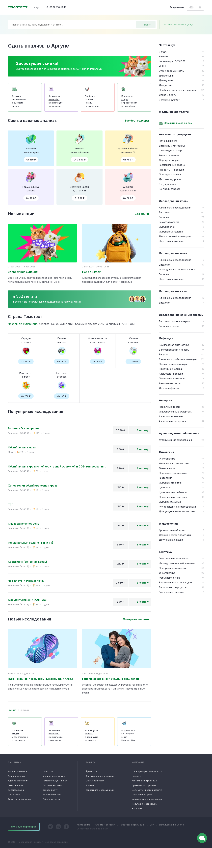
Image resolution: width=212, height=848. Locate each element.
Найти (147, 24)
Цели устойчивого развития (147, 790)
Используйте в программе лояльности (91, 735)
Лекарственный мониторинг (175, 236)
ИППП (162, 66)
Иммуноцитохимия (170, 501)
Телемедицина (16, 790)
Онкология (166, 452)
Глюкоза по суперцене (23, 523)
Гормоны (164, 217)
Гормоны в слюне (169, 326)
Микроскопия (168, 523)
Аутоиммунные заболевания (179, 433)
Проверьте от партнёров (129, 101)
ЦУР (152, 824)
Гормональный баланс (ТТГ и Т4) (30, 542)
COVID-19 (48, 771)
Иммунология (167, 226)
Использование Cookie (171, 824)
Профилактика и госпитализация (177, 90)
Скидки (163, 51)
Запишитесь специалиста (56, 101)
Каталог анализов (17, 771)
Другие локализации (171, 539)
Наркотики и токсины (171, 241)
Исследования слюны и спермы (181, 314)
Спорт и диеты (167, 94)
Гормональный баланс (172, 164)
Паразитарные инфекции (173, 364)
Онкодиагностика (52, 785)
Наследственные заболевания (177, 563)
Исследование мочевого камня (177, 269)
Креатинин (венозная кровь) (27, 561)
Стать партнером (95, 780)
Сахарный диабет (169, 99)
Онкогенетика (167, 458)
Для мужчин (166, 80)
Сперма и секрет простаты (175, 535)
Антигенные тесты (170, 383)
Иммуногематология (171, 231)
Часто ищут (167, 45)
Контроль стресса (169, 188)
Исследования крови (173, 201)
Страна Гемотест (25, 316)
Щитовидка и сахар (170, 150)
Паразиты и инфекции (171, 169)
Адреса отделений (18, 780)
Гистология (165, 477)
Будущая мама (167, 184)
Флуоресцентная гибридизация (177, 506)
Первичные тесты (169, 406)
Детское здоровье (170, 179)
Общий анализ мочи (22, 447)
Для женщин (166, 75)
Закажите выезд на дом (178, 123)
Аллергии (165, 400)
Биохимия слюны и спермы (174, 321)
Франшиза (91, 771)
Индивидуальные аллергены (175, 411)
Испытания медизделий (144, 803)
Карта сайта (83, 824)
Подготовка (14, 794)
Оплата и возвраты (142, 794)
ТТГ (10, 504)
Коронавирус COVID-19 (172, 61)
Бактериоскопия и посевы (174, 349)
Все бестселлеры (137, 120)
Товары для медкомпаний (100, 790)
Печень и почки (168, 140)
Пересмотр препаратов (173, 473)
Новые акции (21, 213)
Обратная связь (51, 799)
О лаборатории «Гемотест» (147, 771)
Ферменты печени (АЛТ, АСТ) (28, 599)
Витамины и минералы (172, 145)
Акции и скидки (16, 776)
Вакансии (137, 808)
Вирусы (163, 354)
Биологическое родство (173, 587)
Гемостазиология (169, 222)
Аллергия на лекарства (172, 421)
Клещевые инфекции (171, 373)
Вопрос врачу (50, 790)
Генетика (165, 552)
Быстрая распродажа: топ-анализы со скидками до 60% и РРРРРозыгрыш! (59, 68)
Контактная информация (145, 780)
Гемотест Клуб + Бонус (55, 780)
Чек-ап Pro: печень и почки (26, 580)
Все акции (142, 213)
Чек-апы (163, 56)
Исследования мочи (173, 253)
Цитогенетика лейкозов (173, 492)
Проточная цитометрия (173, 497)
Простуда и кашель (170, 174)
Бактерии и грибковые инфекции (178, 359)
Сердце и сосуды (169, 160)
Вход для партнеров (23, 826)
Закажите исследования (19, 101)
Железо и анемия (169, 155)
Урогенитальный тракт (172, 530)
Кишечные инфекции (171, 368)
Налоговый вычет (52, 794)
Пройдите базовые (92, 101)
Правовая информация (144, 785)
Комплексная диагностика (174, 344)
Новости (136, 776)
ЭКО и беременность (171, 70)
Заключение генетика (171, 592)
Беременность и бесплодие (175, 582)
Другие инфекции (169, 388)
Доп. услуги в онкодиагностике (177, 511)
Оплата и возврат (105, 824)
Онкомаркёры (167, 468)
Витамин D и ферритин (23, 428)
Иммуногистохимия (170, 482)
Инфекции (166, 338)
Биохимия (164, 212)
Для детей (165, 85)
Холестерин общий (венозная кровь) (33, 485)
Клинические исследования (175, 207)
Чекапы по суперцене (22, 324)
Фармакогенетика (169, 577)
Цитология (165, 487)
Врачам (90, 785)
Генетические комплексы (173, 558)
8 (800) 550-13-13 (56, 7)
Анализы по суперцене (175, 134)
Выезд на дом (15, 785)
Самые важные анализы (33, 120)
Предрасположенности (172, 568)
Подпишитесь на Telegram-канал (128, 735)
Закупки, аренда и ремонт (100, 776)
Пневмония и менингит (172, 378)
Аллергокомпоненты (171, 416)
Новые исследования (29, 619)
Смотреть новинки (136, 619)
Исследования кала (173, 291)
